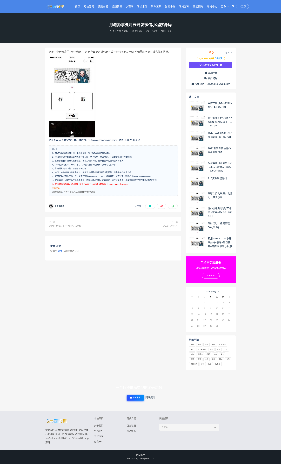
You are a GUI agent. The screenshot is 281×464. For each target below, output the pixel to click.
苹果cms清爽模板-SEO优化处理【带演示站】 (220, 135)
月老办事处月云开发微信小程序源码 (79, 192)
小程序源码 (122, 31)
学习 (222, 354)
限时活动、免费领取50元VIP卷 (219, 225)
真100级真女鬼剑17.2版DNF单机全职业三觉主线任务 (220, 122)
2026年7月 (211, 292)
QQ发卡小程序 (170, 226)
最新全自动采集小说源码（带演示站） (220, 195)
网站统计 (140, 455)
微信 (192, 354)
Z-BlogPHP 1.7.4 (146, 459)
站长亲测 (142, 6)
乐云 (225, 349)
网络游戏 (184, 6)
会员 (228, 359)
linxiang (59, 205)
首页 (77, 6)
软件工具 (156, 6)
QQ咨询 (212, 73)
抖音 (206, 359)
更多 (223, 6)
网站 (220, 359)
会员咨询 (136, 398)
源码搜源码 (57, 192)
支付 (202, 364)
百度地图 (131, 426)
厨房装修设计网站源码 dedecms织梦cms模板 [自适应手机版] (220, 167)
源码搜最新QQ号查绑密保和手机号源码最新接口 (220, 212)
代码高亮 (222, 345)
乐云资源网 (202, 349)
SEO (215, 354)
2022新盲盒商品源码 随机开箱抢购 (219, 150)
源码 (192, 345)
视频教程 (117, 6)
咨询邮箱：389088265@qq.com (212, 84)
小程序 (130, 6)
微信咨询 (212, 78)
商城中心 (212, 6)
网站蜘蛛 (131, 431)
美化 (192, 349)
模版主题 (103, 6)
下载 (199, 345)
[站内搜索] (233, 6)
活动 (209, 364)
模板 (218, 349)
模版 (213, 345)
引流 (199, 359)
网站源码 (89, 6)
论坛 (211, 349)
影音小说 (170, 6)
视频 (192, 359)
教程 (208, 354)
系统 (213, 359)
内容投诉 (56, 188)
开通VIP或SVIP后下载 (212, 65)
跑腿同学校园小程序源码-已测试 (65, 226)
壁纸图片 (198, 6)
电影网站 (194, 364)
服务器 (217, 364)
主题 (206, 345)
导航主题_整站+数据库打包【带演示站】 (220, 105)
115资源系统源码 (217, 178)
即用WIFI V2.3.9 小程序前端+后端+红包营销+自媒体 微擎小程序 (220, 242)
